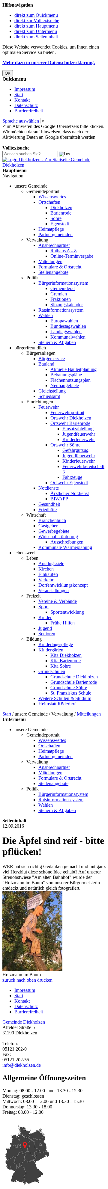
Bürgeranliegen (41, 353)
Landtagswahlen (66, 331)
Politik (32, 277)
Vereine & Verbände (57, 601)
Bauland (46, 363)
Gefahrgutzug (75, 450)
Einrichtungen (39, 401)
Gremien (58, 293)
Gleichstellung (52, 390)
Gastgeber (48, 525)
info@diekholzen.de (21, 1065)
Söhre (56, 218)
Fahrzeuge (72, 477)
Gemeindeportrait (42, 191)
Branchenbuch (52, 520)
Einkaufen (48, 574)
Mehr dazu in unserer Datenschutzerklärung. (48, 62)
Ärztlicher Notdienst (69, 493)
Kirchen (46, 568)
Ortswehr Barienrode (70, 423)
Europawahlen (64, 320)
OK (7, 73)
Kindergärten (50, 649)
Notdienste (48, 488)
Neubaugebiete (64, 385)
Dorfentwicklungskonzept (63, 585)
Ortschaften (49, 202)
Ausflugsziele (51, 563)
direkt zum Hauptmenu (36, 25)
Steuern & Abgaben (57, 342)
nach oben (25, 980)
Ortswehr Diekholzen (70, 417)
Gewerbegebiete (53, 531)
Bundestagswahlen (68, 326)
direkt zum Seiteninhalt (36, 36)
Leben (32, 558)
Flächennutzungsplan (70, 380)
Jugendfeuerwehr (78, 434)
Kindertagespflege (55, 644)
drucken (44, 980)
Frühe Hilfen (62, 622)
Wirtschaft (36, 514)
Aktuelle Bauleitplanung (73, 369)
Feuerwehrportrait (67, 412)
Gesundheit (49, 504)
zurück (8, 980)
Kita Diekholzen (66, 655)
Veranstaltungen (53, 590)
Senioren (46, 633)
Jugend (45, 628)
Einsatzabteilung (78, 428)
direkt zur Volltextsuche (36, 20)
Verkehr (45, 579)
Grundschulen (51, 671)
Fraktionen (60, 299)
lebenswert (24, 552)
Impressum (24, 89)
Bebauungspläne (66, 374)
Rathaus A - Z (63, 250)
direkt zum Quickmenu (36, 15)
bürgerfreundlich (30, 347)
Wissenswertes (52, 196)
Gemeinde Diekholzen (23, 1021)
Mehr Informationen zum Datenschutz (38, 142)
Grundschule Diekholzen (74, 676)
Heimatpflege (51, 229)
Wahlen (45, 315)
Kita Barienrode (65, 660)
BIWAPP (59, 498)
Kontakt (22, 99)
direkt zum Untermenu (35, 31)
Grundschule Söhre (68, 687)
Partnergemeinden (55, 234)
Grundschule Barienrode (73, 682)
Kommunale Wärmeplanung (65, 547)
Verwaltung (37, 239)
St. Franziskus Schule (70, 692)
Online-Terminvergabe (71, 256)
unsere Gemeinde (30, 185)
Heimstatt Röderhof (57, 703)
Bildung (34, 639)
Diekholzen (61, 207)
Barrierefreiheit (28, 110)
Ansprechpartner (54, 245)
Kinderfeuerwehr (78, 439)
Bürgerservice (51, 358)
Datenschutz (26, 105)
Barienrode (60, 212)
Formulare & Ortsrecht (59, 266)
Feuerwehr (48, 407)
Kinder (45, 617)
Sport (43, 606)
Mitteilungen (50, 261)
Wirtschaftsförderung (58, 536)
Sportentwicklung (67, 612)
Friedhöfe (47, 509)
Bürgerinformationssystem (63, 283)
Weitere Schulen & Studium (64, 698)
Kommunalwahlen (68, 337)
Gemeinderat (62, 288)
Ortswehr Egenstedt (69, 482)
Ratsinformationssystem (60, 310)
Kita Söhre (60, 666)
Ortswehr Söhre (65, 444)
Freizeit (33, 595)
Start (18, 94)
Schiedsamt (49, 396)
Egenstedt (59, 223)
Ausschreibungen (66, 541)
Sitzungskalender (66, 304)
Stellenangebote (53, 272)
